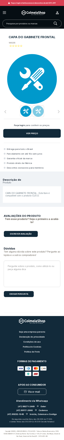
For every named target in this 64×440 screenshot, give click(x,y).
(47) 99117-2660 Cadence (32, 410)
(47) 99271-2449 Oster (32, 406)
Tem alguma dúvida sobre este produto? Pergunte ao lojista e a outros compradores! (32, 253)
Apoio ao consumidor (32, 384)
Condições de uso (32, 342)
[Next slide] (58, 112)
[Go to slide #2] (38, 111)
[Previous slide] (5, 112)
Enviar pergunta (18, 294)
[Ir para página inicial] (31, 12)
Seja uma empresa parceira (32, 332)
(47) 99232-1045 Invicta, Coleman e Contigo (32, 414)
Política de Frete (32, 352)
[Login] (59, 13)
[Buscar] (55, 23)
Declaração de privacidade (32, 337)
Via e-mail (34, 391)
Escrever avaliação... (21, 234)
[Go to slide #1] (25, 111)
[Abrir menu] (4, 13)
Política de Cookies (32, 347)
